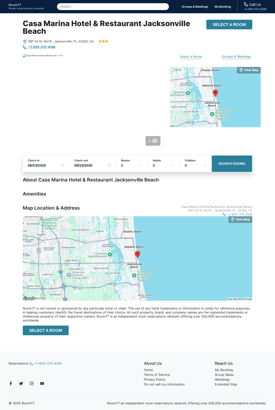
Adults (157, 160)
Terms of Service (157, 375)
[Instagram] (32, 384)
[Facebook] (11, 384)
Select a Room (229, 24)
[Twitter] (21, 384)
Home (148, 370)
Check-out (81, 160)
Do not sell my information (164, 384)
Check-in (33, 160)
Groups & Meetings (195, 6)
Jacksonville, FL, (66, 41)
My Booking (223, 6)
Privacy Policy (154, 379)
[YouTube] (42, 384)
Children (190, 160)
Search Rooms (231, 163)
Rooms (125, 160)
